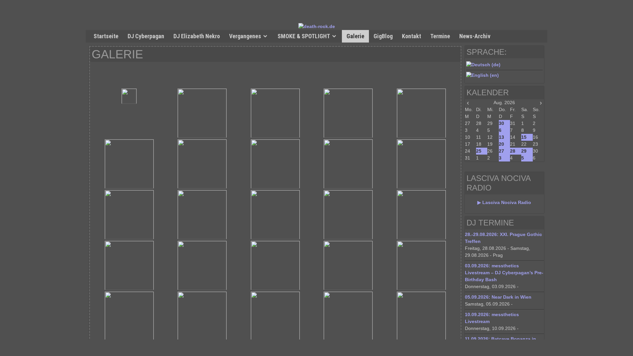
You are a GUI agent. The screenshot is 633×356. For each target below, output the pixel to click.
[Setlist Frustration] (129, 265)
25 (478, 151)
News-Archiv (475, 36)
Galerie (355, 36)
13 (501, 137)
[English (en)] (482, 75)
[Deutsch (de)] (483, 64)
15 (524, 137)
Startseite (106, 36)
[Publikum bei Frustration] (421, 265)
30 (501, 123)
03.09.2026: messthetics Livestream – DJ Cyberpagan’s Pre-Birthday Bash (504, 272)
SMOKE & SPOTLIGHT (304, 36)
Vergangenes (245, 36)
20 (501, 144)
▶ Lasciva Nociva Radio (504, 202)
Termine (440, 36)
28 (512, 151)
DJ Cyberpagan (146, 36)
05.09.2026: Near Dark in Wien (498, 297)
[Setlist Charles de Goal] (129, 96)
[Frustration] (202, 265)
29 (524, 151)
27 (501, 151)
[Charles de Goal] (202, 113)
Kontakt (411, 36)
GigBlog (383, 36)
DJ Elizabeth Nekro (196, 36)
